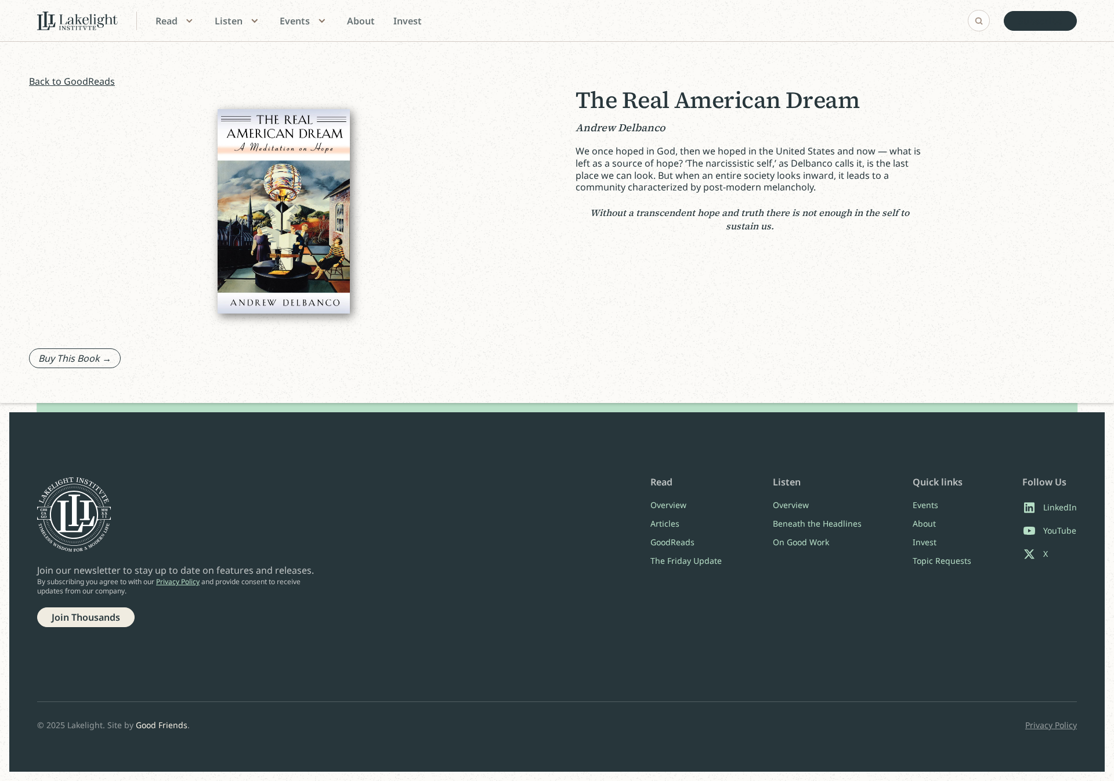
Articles (664, 523)
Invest (407, 21)
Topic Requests (942, 560)
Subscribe (1040, 21)
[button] (175, 21)
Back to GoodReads (72, 81)
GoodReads (672, 542)
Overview (668, 504)
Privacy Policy (178, 581)
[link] (1040, 21)
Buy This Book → (74, 358)
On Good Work (801, 542)
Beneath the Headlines (817, 523)
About (361, 21)
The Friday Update (686, 560)
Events (925, 504)
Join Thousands (86, 617)
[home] (77, 21)
